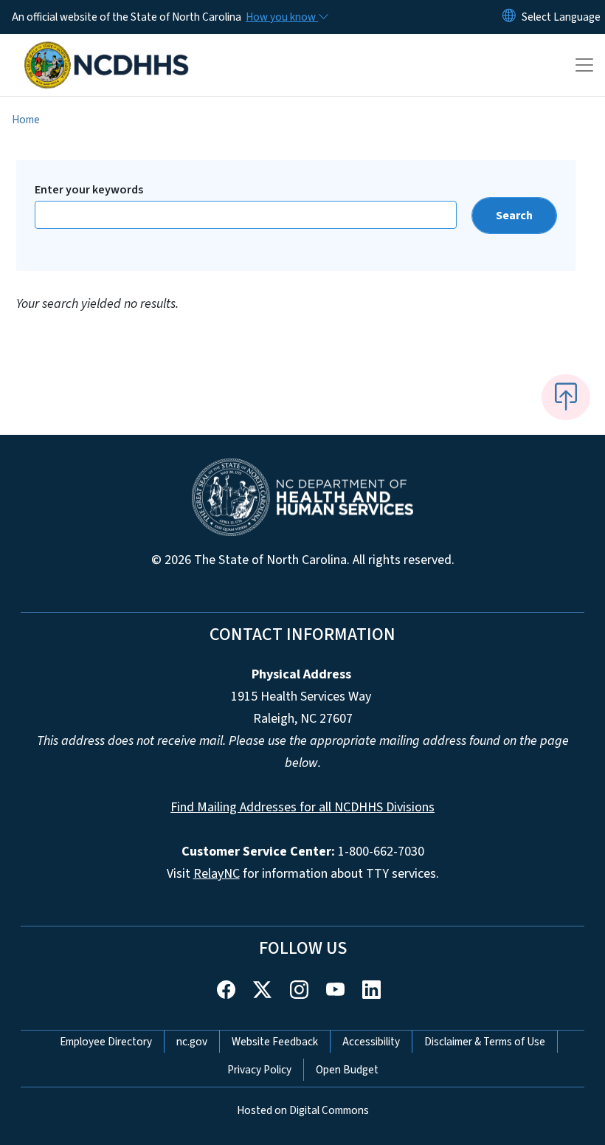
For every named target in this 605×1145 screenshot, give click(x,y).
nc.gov (191, 1042)
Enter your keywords (89, 190)
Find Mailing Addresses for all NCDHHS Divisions (302, 807)
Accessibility (371, 1042)
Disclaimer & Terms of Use (484, 1042)
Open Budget (347, 1070)
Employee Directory (106, 1042)
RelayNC (216, 873)
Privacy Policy (259, 1070)
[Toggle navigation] (584, 65)
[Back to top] (566, 397)
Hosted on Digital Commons (303, 1110)
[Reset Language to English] (509, 17)
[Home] (107, 51)
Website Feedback (275, 1042)
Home (26, 119)
